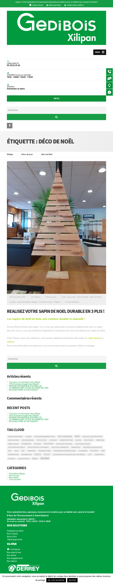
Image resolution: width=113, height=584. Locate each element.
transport (99, 454)
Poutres (94, 451)
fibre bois (100, 440)
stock (47, 454)
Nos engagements (15, 558)
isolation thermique (60, 447)
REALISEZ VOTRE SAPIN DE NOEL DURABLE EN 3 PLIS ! (55, 311)
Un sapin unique (46, 302)
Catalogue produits (15, 531)
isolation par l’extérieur (38, 447)
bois (77, 436)
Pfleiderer (83, 451)
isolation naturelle (16, 447)
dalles (78, 440)
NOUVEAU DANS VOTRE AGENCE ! (23, 390)
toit (90, 454)
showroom (26, 454)
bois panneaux (28, 440)
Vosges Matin (23, 459)
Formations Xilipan (17, 473)
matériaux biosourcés (92, 447)
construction (66, 440)
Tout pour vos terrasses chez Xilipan (24, 382)
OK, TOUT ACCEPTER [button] (56, 580)
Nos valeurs (12, 561)
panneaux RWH (45, 451)
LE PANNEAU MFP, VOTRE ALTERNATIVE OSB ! (29, 388)
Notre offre (12, 536)
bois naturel (13, 440)
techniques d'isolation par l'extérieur (69, 454)
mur (16, 451)
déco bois (71, 297)
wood (34, 459)
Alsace (28, 437)
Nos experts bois (14, 552)
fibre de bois (13, 444)
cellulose (41, 440)
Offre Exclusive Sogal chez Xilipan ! (24, 384)
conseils (53, 440)
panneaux (32, 451)
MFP (10, 451)
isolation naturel (82, 444)
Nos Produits (12, 534)
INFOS (56, 98)
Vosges (11, 459)
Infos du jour (51, 297)
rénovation (13, 454)
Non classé (13, 477)
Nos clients (11, 555)
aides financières (15, 437)
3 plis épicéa (94, 338)
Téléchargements (14, 539)
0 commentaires (72, 302)
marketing (76, 447)
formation (26, 444)
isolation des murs (64, 444)
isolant (37, 444)
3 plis (63, 297)
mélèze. (11, 342)
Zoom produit (15, 479)
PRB (102, 451)
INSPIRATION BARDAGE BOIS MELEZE (25, 386)
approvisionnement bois (44, 437)
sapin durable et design (27, 302)
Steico (38, 454)
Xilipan (57, 302)
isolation (48, 444)
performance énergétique (64, 451)
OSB (22, 451)
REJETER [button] (72, 580)
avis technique (65, 437)
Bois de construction (92, 437)
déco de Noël (82, 297)
